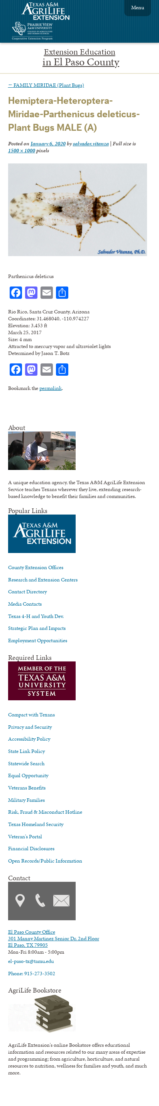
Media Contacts (25, 604)
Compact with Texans (31, 714)
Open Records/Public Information (45, 860)
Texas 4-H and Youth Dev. (36, 616)
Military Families (26, 800)
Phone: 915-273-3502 (31, 973)
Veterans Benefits (27, 787)
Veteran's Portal (25, 836)
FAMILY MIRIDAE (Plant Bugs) (46, 85)
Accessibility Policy (29, 739)
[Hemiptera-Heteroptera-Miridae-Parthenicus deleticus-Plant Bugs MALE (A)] (77, 254)
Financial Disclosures (31, 848)
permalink (50, 388)
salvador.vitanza (91, 143)
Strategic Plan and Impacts (37, 628)
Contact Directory (27, 591)
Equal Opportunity (28, 775)
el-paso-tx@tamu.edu (31, 961)
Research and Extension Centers (43, 579)
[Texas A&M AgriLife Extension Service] (50, 12)
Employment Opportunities (37, 640)
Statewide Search (26, 763)
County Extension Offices (35, 567)
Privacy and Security (30, 727)
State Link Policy (26, 751)
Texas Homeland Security (35, 824)
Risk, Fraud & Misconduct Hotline (45, 812)
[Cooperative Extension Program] (53, 32)
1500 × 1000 (21, 150)
